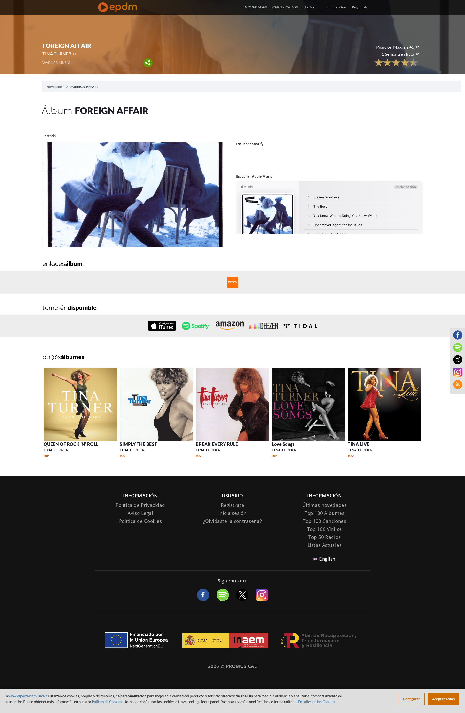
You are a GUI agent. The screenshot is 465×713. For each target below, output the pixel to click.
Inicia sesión (336, 7)
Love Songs (283, 444)
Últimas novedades (324, 505)
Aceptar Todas (443, 699)
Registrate (232, 505)
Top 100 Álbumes (325, 513)
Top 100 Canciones (324, 521)
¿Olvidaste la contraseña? (232, 521)
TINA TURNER (56, 53)
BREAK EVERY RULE (217, 444)
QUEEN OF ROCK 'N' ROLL (71, 444)
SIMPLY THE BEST (138, 444)
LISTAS (308, 7)
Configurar (411, 699)
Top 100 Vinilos (324, 529)
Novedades (54, 87)
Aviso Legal (140, 513)
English (327, 559)
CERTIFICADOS (285, 7)
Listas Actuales (325, 545)
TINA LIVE (359, 444)
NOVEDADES (256, 7)
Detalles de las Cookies (316, 701)
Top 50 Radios (324, 537)
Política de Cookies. (107, 701)
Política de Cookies (140, 521)
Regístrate (360, 7)
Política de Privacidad (140, 505)
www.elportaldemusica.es (28, 696)
